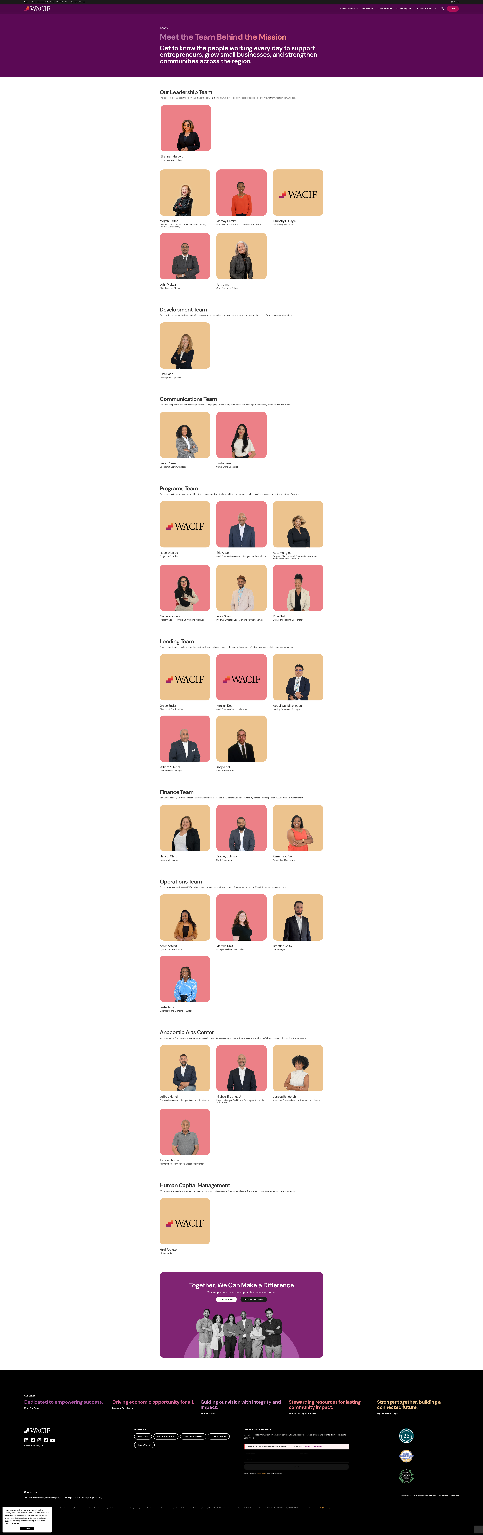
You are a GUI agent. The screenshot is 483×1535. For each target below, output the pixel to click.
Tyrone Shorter (169, 1160)
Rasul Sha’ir (223, 616)
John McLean (168, 284)
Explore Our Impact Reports (302, 1413)
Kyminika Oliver (283, 856)
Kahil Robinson (169, 1250)
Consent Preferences (313, 1446)
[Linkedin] (26, 1440)
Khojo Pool (223, 767)
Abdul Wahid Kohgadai (287, 706)
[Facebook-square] (33, 1440)
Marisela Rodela (170, 616)
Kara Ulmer (223, 284)
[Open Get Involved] (391, 8)
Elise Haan (166, 374)
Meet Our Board (208, 1413)
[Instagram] (39, 1440)
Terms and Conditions (408, 1495)
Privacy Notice (261, 1474)
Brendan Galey (282, 946)
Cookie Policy (423, 1495)
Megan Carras (169, 221)
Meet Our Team (31, 1408)
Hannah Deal (224, 706)
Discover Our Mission (122, 1408)
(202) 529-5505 (79, 1497)
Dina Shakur (281, 616)
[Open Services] (372, 8)
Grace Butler (168, 706)
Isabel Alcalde (169, 553)
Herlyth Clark (168, 856)
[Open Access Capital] (357, 8)
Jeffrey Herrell (169, 1097)
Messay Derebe (226, 221)
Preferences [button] (15, 1523)
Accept (27, 1528)
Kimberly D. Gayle (284, 221)
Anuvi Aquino (168, 946)
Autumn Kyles (282, 553)
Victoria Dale (224, 946)
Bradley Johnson (227, 856)
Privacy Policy (435, 1495)
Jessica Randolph (284, 1097)
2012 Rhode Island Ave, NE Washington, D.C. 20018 (47, 1497)
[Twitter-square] (46, 1440)
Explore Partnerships (387, 1413)
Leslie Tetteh (168, 1007)
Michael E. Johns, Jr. (229, 1097)
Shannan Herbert (172, 156)
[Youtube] (52, 1440)
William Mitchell (170, 767)
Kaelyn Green (168, 463)
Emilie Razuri (224, 463)
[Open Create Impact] (412, 8)
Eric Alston (223, 553)
